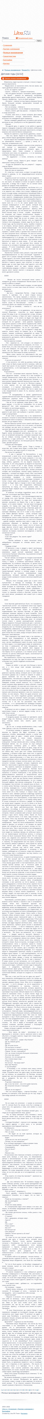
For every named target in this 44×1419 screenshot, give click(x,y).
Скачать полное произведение (15, 78)
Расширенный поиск (25, 38)
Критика (6, 63)
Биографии (7, 60)
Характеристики (9, 56)
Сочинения (7, 45)
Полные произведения (13, 53)
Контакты (24, 1413)
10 (30, 1390)
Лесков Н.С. (26, 70)
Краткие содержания (11, 49)
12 (37, 1390)
